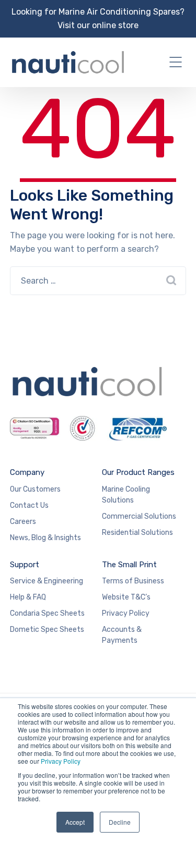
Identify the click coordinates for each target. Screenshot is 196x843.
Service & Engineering (46, 581)
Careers (23, 521)
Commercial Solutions (139, 516)
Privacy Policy (60, 760)
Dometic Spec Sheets (47, 629)
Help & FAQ (28, 597)
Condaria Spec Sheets (47, 613)
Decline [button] (120, 821)
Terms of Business (133, 581)
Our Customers (35, 489)
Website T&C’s (126, 597)
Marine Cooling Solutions (126, 495)
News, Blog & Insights (45, 537)
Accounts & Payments (122, 635)
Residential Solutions (137, 532)
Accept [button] (75, 821)
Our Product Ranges (138, 472)
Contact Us (29, 505)
